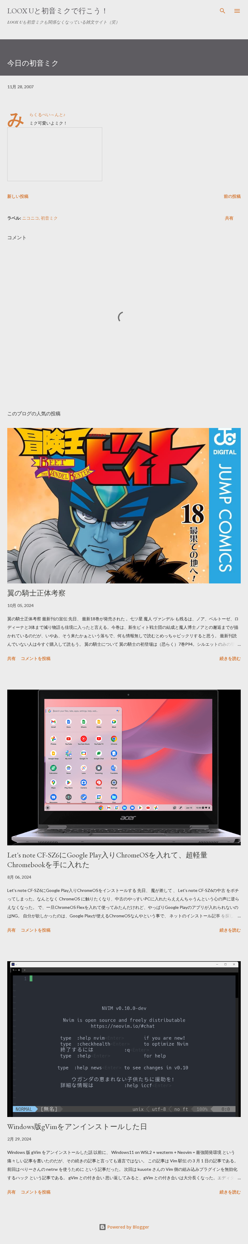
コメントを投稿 (36, 658)
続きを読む (230, 658)
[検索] (222, 11)
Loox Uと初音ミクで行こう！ (57, 10)
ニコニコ (30, 217)
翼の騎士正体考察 (36, 593)
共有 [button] (229, 217)
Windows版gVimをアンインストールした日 (77, 1126)
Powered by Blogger (127, 1227)
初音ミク (49, 217)
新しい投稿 (17, 196)
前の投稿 (232, 196)
